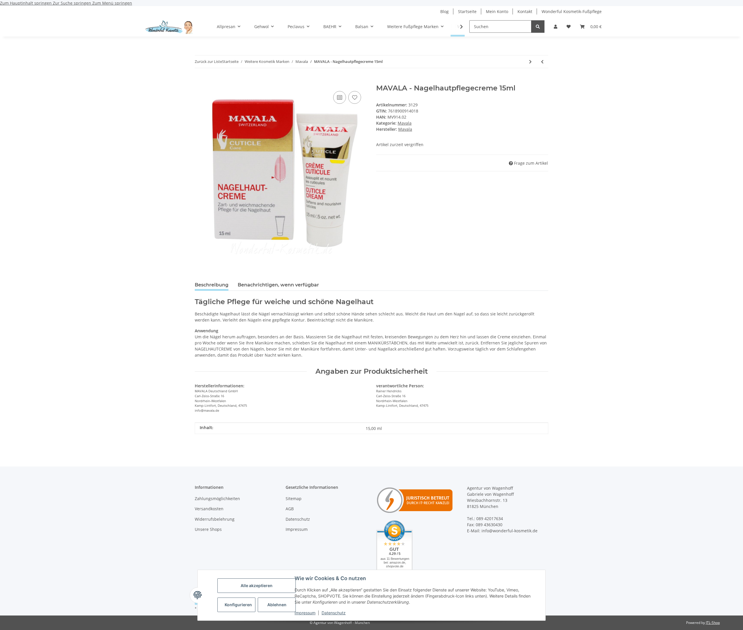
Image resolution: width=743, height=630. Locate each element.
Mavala (405, 123)
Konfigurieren (238, 604)
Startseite (467, 11)
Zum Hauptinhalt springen (26, 3)
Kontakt (524, 11)
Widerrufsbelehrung (215, 519)
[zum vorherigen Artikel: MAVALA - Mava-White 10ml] (542, 61)
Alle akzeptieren (257, 585)
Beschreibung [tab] (211, 285)
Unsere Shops (208, 529)
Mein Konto (497, 11)
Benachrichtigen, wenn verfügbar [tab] (278, 285)
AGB (290, 508)
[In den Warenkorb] (199, 81)
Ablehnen (276, 604)
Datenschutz (334, 612)
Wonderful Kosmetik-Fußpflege (572, 11)
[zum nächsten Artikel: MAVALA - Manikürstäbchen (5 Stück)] (530, 61)
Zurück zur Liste (208, 61)
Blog (444, 11)
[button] (555, 27)
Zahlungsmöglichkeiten (217, 498)
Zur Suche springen (72, 3)
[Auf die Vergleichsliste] (339, 97)
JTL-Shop (713, 622)
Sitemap (294, 498)
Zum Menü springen (112, 3)
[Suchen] (537, 26)
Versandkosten (209, 508)
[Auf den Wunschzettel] (354, 97)
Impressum (305, 612)
